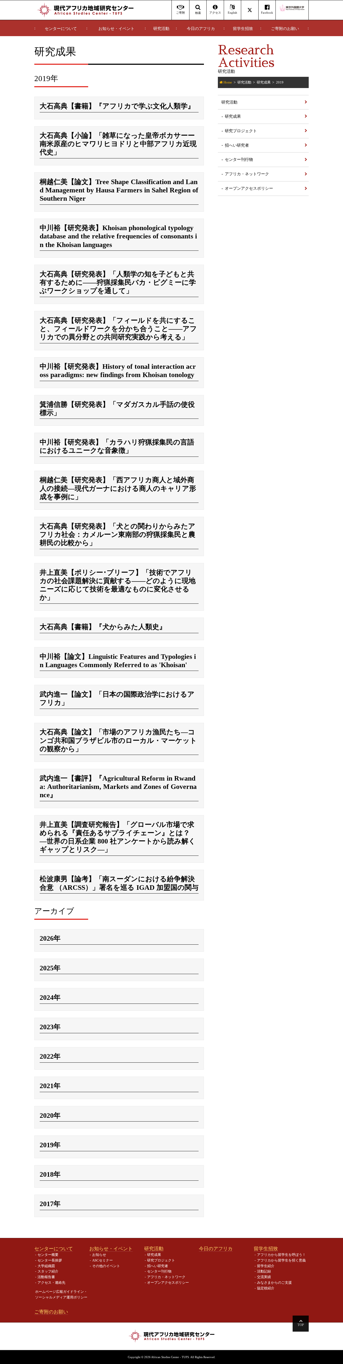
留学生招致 (243, 28)
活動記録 (264, 1271)
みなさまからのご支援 (274, 1283)
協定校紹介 (265, 1288)
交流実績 (264, 1277)
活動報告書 (46, 1277)
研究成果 (264, 82)
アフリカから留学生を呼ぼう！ (281, 1255)
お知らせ (99, 1255)
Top (300, 1325)
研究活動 (161, 28)
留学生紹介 (265, 1266)
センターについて (61, 28)
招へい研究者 (237, 145)
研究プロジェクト (241, 130)
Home (227, 82)
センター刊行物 (239, 159)
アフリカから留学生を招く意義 (281, 1260)
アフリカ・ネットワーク (247, 173)
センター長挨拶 (50, 1260)
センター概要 (48, 1255)
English (232, 12)
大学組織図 (46, 1266)
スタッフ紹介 (48, 1271)
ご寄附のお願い (285, 28)
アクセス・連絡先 (51, 1283)
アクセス (215, 12)
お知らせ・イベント (116, 28)
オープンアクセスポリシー (249, 188)
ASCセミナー (102, 1260)
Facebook (267, 12)
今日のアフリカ (201, 28)
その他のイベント (106, 1266)
